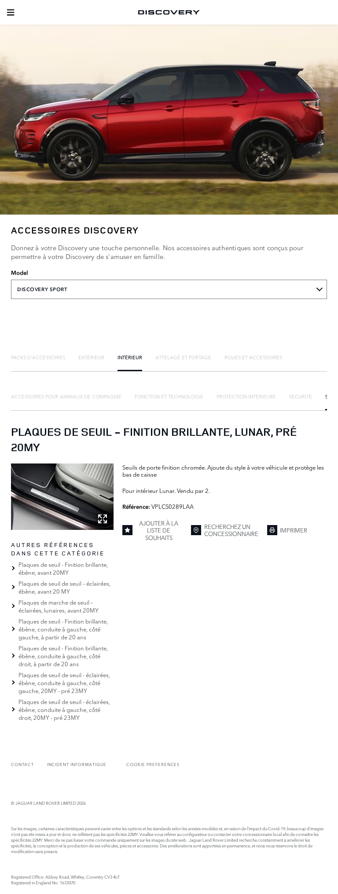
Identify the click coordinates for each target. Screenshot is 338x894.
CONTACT (22, 764)
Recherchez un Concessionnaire (231, 529)
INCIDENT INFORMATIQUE (77, 764)
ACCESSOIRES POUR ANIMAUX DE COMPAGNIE (66, 396)
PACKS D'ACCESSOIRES (38, 357)
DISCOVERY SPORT (42, 289)
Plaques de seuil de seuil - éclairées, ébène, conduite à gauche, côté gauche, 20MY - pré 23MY (64, 682)
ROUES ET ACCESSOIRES (253, 357)
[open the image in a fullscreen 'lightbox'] (62, 496)
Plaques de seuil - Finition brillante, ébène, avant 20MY (63, 568)
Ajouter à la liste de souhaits (158, 530)
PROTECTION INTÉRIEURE (246, 396)
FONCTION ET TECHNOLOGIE (169, 396)
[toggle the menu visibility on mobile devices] (10, 12)
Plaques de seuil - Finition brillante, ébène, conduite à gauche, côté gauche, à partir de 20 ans (63, 629)
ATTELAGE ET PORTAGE (183, 357)
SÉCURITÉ (300, 396)
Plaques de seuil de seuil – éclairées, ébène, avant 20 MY (64, 587)
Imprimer (293, 530)
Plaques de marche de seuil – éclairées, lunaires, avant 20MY (58, 606)
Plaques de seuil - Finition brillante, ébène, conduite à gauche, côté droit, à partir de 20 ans (63, 656)
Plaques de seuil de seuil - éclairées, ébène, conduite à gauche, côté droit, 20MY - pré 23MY (64, 709)
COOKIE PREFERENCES (153, 764)
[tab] (38, 357)
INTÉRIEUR (130, 357)
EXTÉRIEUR (91, 357)
